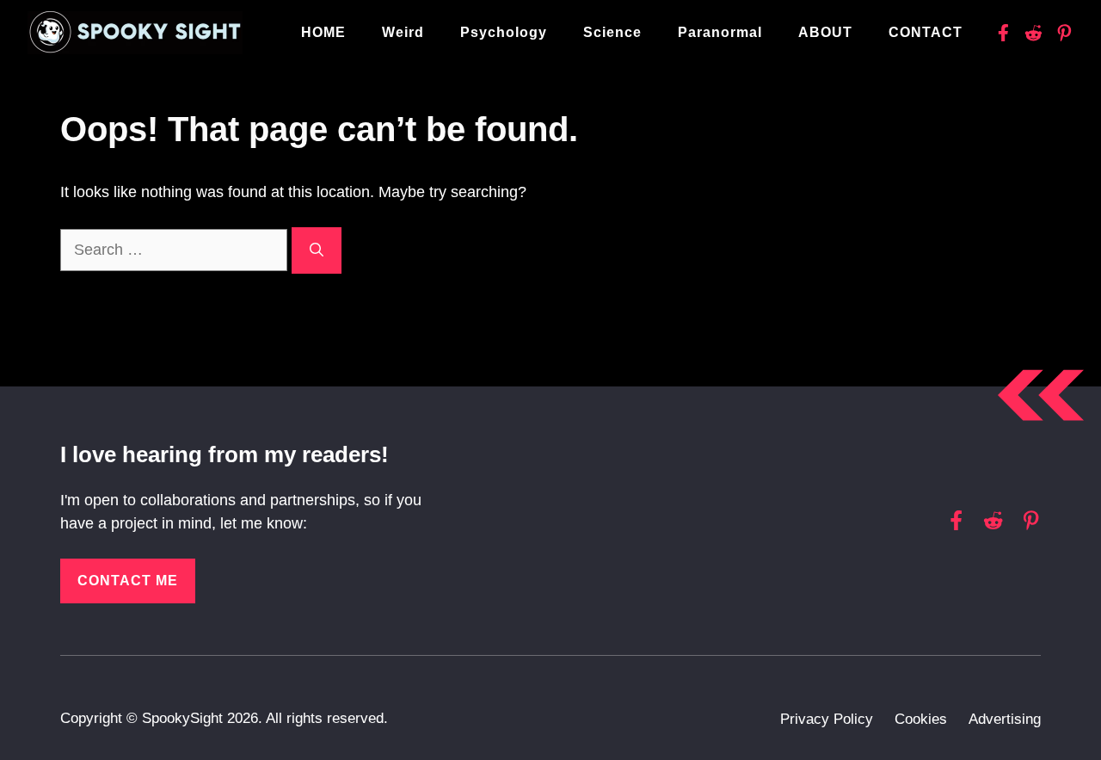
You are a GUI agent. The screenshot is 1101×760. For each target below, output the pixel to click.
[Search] (316, 250)
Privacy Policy (826, 719)
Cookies (921, 719)
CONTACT (926, 32)
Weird (403, 32)
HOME (323, 32)
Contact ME (127, 580)
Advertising (1005, 719)
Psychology (503, 32)
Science (612, 32)
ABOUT (825, 32)
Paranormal (720, 32)
